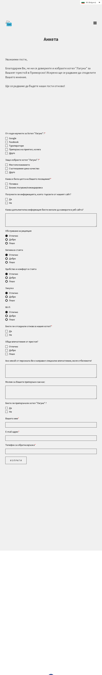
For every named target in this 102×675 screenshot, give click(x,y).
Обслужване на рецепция (18, 230)
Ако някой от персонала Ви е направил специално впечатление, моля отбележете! (48, 360)
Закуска (9, 288)
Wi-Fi (7, 307)
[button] (91, 2)
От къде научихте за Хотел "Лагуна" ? (25, 133)
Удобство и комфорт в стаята (20, 269)
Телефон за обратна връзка (20, 444)
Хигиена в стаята (14, 249)
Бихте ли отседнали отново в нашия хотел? (28, 326)
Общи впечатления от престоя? (21, 341)
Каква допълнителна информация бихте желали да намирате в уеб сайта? (44, 209)
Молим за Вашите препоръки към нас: (25, 381)
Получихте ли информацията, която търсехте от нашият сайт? (38, 194)
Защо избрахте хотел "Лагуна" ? (22, 159)
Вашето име (12, 418)
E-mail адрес (12, 431)
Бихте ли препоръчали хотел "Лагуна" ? (25, 403)
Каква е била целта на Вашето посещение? (28, 178)
